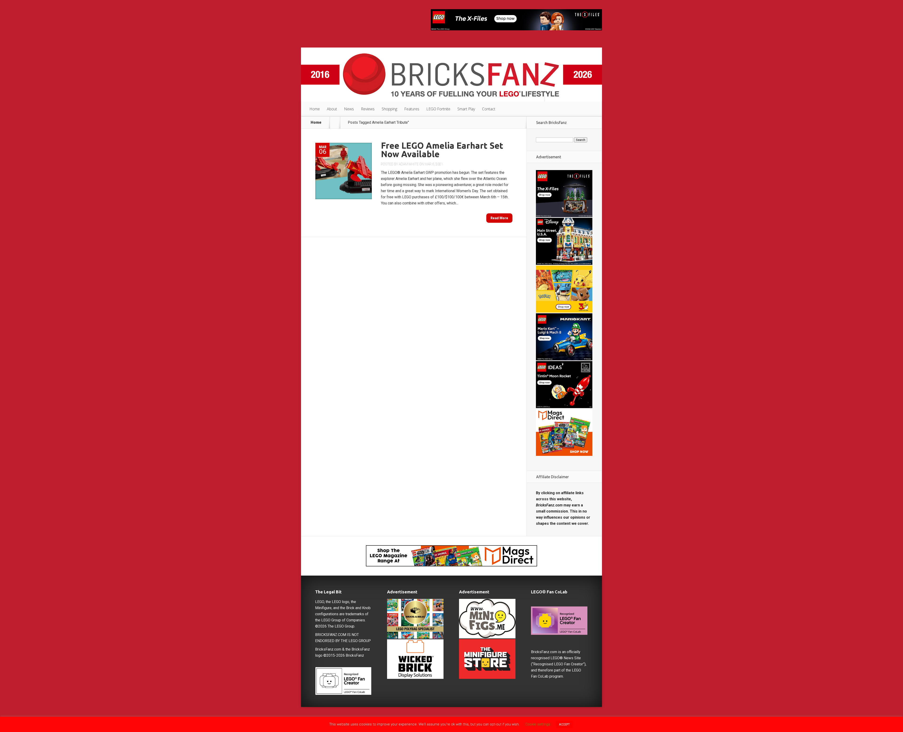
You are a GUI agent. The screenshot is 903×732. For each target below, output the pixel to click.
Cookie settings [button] (537, 724)
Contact (488, 108)
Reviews (368, 108)
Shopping (389, 108)
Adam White (409, 164)
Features (411, 108)
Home (314, 108)
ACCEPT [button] (564, 724)
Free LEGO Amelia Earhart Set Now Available (442, 150)
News (349, 108)
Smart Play (466, 108)
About (332, 108)
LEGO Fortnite (438, 108)
